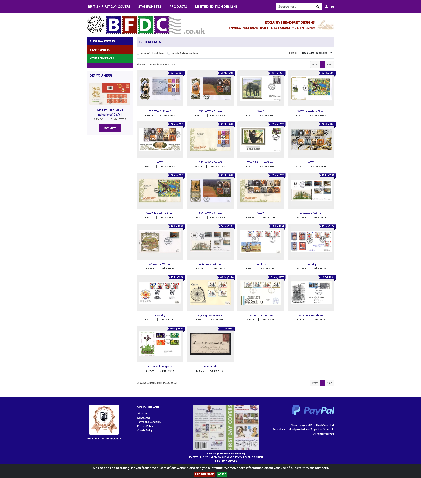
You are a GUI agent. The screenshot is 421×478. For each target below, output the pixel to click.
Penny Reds (210, 366)
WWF (260, 111)
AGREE (222, 474)
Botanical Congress (160, 366)
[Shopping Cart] (332, 6)
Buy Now (110, 128)
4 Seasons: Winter (311, 213)
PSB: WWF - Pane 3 (160, 111)
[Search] (318, 7)
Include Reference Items (185, 53)
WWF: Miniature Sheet (311, 111)
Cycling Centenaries (210, 315)
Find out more (204, 474)
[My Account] (326, 6)
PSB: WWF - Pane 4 (210, 111)
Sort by (293, 52)
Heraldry (260, 264)
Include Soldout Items (153, 53)
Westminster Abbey (311, 315)
